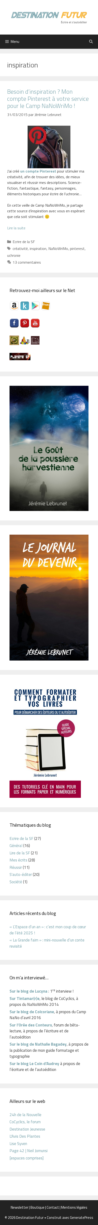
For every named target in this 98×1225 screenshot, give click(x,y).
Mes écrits (18, 860)
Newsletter (19, 1207)
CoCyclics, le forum (25, 1122)
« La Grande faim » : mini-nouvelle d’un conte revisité (47, 943)
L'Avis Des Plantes (25, 1136)
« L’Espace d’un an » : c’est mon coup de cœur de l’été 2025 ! (48, 930)
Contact (53, 1207)
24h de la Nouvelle (25, 1115)
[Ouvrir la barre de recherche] (91, 42)
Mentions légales (74, 1207)
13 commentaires (27, 262)
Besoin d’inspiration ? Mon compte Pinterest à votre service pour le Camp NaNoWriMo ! (48, 98)
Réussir (16, 867)
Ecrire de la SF (24, 241)
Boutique (37, 1207)
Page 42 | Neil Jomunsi (29, 1151)
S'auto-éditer (21, 874)
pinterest (77, 248)
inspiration (38, 248)
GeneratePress (81, 1217)
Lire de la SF (20, 853)
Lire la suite (16, 228)
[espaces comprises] (27, 1158)
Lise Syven (18, 1144)
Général (16, 846)
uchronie (13, 255)
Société (16, 882)
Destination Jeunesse (27, 1129)
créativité (20, 248)
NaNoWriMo (58, 248)
